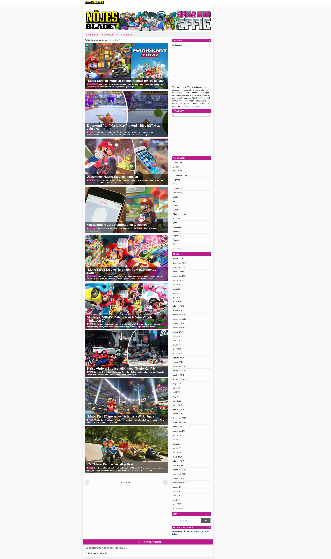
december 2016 (179, 470)
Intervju (176, 201)
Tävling (176, 240)
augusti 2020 (178, 280)
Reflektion (177, 231)
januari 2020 (178, 310)
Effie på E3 (177, 171)
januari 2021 (178, 259)
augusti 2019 (178, 332)
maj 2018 (176, 396)
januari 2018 (178, 414)
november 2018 (179, 371)
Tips (174, 244)
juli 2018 (176, 388)
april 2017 (177, 452)
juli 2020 (176, 284)
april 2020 (177, 297)
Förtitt (175, 184)
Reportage (177, 236)
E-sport (176, 167)
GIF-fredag (177, 192)
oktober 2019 (178, 323)
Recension (177, 227)
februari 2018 (178, 409)
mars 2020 (177, 302)
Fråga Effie (177, 188)
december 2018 (179, 366)
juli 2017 (176, 439)
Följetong (176, 180)
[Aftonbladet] (94, 2)
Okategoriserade (180, 214)
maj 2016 (176, 500)
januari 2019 (178, 362)
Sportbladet (127, 34)
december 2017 (179, 418)
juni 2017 (176, 444)
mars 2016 (177, 508)
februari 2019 (178, 358)
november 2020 (179, 267)
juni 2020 (176, 289)
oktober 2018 (178, 375)
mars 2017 (177, 457)
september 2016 (179, 483)
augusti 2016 (178, 487)
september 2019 (179, 327)
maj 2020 (176, 293)
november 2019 (179, 319)
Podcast (176, 218)
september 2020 (179, 276)
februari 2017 (178, 461)
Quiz (175, 223)
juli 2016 (176, 491)
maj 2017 (176, 448)
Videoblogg (177, 249)
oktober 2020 (178, 272)
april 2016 (177, 504)
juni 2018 (176, 392)
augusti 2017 (178, 435)
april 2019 (177, 349)
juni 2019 (176, 340)
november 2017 (179, 422)
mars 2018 (177, 405)
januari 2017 (178, 465)
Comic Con (177, 162)
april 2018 (177, 401)
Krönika (176, 205)
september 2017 (179, 431)
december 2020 (179, 263)
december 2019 (179, 315)
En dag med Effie (180, 175)
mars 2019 (177, 353)
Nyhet (175, 210)
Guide (175, 197)
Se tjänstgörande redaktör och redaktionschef (106, 548)
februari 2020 (178, 306)
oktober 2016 (178, 478)
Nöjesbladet (107, 34)
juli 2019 (176, 336)
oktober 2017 (178, 427)
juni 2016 (176, 495)
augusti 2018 (178, 383)
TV (117, 34)
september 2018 (179, 379)
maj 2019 (176, 345)
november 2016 (179, 474)
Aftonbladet (92, 34)
